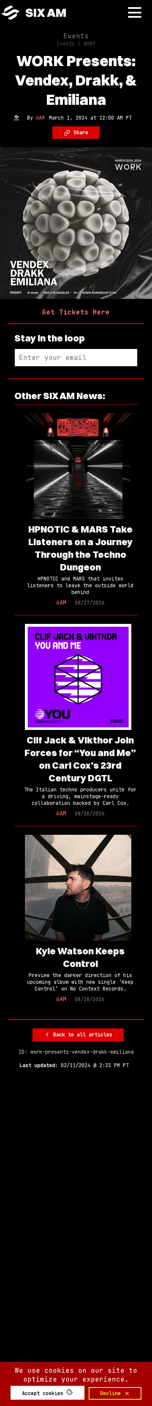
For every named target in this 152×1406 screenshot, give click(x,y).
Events (76, 36)
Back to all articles (81, 1034)
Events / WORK (76, 43)
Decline (112, 1393)
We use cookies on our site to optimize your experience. (76, 1375)
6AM (40, 118)
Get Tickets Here (76, 312)
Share (79, 132)
